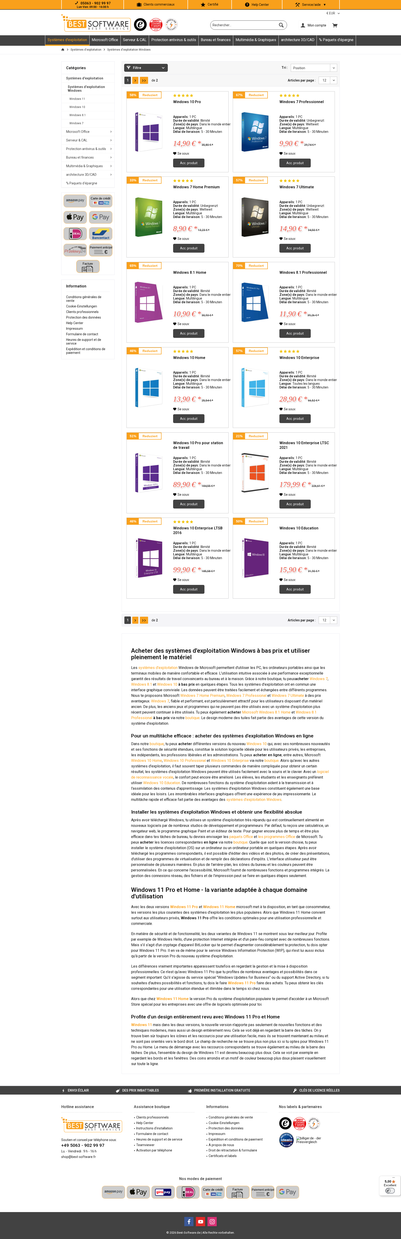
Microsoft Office (78, 132)
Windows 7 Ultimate (296, 187)
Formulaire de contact (82, 334)
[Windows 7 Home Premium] (148, 217)
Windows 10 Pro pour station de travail (198, 445)
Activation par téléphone (154, 1150)
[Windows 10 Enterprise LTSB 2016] (148, 558)
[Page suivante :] (135, 80)
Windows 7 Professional (246, 695)
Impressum (74, 328)
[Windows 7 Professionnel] (255, 132)
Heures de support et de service (83, 341)
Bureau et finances (80, 157)
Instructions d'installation (154, 1128)
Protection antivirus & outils (86, 149)
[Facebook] (189, 1221)
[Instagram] (212, 1221)
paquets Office (241, 837)
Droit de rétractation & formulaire (233, 1150)
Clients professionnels (82, 312)
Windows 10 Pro (187, 102)
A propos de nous (221, 1145)
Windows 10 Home (189, 357)
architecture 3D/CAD (81, 174)
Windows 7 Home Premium (196, 187)
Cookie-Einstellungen (81, 306)
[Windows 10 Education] (255, 558)
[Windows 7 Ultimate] (255, 217)
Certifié (213, 4)
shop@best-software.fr (78, 1157)
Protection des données (83, 317)
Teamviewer (145, 1145)
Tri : (284, 67)
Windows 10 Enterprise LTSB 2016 (198, 530)
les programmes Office (276, 837)
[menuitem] (335, 25)
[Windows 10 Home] (148, 388)
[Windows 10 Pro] (148, 132)
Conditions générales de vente (83, 299)
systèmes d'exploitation (158, 667)
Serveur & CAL (76, 140)
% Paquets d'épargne (81, 183)
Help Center (260, 5)
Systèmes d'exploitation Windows (86, 88)
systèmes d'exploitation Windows (253, 799)
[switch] (390, 1190)
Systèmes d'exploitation (84, 78)
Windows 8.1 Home (189, 272)
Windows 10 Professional (185, 760)
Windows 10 (77, 107)
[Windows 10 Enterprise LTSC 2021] (255, 473)
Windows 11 (77, 99)
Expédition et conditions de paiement (85, 351)
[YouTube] (200, 1221)
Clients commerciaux (159, 4)
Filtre (136, 68)
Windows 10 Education (298, 528)
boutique (192, 718)
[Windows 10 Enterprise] (255, 388)
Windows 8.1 (77, 115)
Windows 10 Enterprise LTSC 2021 (304, 445)
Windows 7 (76, 123)
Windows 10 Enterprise (299, 357)
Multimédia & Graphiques (84, 166)
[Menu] (393, 1178)
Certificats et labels (223, 1156)
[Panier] (335, 25)
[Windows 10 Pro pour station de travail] (148, 473)
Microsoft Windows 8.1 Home (266, 712)
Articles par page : (302, 80)
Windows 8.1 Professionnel (303, 272)
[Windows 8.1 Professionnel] (255, 302)
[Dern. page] (144, 80)
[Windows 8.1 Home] (148, 302)
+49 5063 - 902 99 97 (82, 1145)
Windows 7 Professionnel (301, 102)
